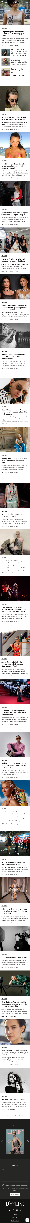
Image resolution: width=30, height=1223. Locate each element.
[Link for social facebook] (13, 1210)
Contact (15, 1214)
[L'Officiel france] (15, 2)
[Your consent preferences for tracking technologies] (27, 1220)
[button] (28, 1142)
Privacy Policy (15, 1217)
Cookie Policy (15, 1220)
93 (19, 1115)
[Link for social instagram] (17, 1210)
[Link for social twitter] (9, 1210)
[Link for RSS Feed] (20, 1210)
